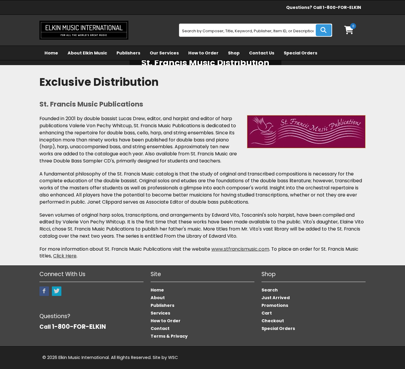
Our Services (164, 53)
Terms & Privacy (169, 336)
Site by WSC (165, 357)
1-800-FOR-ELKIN (342, 7)
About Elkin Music (87, 53)
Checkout (273, 321)
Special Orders (300, 53)
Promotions (275, 305)
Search (270, 290)
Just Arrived (276, 298)
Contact (160, 328)
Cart (267, 313)
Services (160, 313)
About (158, 298)
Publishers (128, 53)
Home (51, 53)
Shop (234, 53)
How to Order (203, 53)
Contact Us (261, 53)
